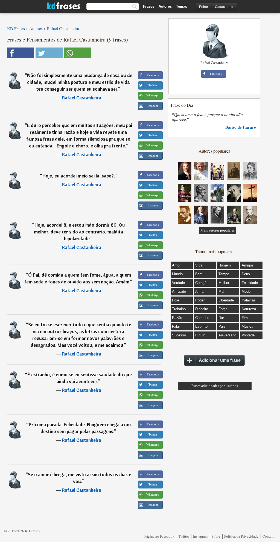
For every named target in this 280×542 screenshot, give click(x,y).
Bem (199, 274)
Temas (181, 6)
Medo (246, 291)
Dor (221, 318)
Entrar (203, 6)
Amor (176, 265)
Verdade (178, 283)
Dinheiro (201, 309)
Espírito (201, 326)
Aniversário (227, 335)
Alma (199, 291)
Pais (222, 326)
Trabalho (179, 309)
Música (247, 326)
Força (223, 309)
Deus (246, 274)
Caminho (202, 318)
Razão (177, 318)
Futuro (200, 335)
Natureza (249, 309)
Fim (245, 318)
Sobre (216, 536)
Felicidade (250, 283)
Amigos (248, 265)
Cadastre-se (224, 6)
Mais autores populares (217, 230)
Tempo (223, 274)
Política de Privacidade (241, 536)
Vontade (248, 335)
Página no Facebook (159, 536)
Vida (198, 265)
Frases (148, 6)
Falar (176, 326)
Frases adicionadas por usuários (214, 386)
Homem (224, 265)
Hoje (175, 300)
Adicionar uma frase (220, 360)
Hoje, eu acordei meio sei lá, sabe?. (78, 176)
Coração (201, 283)
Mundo (177, 274)
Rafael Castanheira (81, 97)
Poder (200, 300)
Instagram (200, 536)
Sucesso (179, 335)
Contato (268, 536)
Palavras (249, 300)
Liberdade (226, 300)
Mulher (223, 283)
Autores (165, 6)
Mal (221, 291)
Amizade (179, 291)
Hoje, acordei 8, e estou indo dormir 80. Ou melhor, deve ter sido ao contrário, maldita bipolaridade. (79, 232)
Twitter (184, 536)
